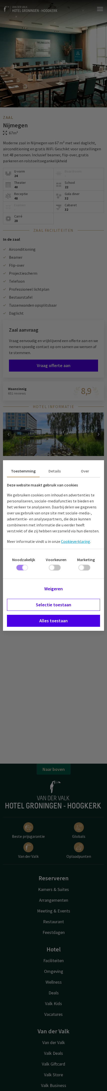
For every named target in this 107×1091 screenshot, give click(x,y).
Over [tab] (85, 470)
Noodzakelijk (23, 559)
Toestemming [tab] (23, 470)
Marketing (86, 559)
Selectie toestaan (53, 605)
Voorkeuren (56, 559)
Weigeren (53, 589)
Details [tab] (55, 470)
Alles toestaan (53, 621)
